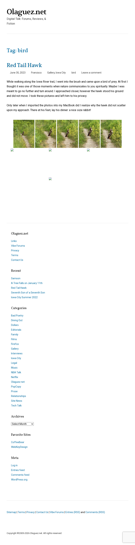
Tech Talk (16, 405)
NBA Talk (16, 372)
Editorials (16, 329)
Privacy (15, 250)
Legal (14, 363)
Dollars (15, 325)
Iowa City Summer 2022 (24, 297)
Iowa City (61, 72)
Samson (15, 278)
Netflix (14, 377)
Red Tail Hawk (24, 65)
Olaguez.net (26, 11)
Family (14, 334)
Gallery (51, 72)
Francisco (36, 72)
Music (14, 367)
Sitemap (11, 512)
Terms (14, 255)
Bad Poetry (17, 315)
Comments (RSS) (95, 512)
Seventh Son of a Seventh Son (28, 292)
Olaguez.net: (18, 381)
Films (14, 339)
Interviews (16, 353)
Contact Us (17, 260)
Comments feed (20, 474)
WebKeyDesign (19, 447)
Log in (14, 465)
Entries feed (18, 470)
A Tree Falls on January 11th (27, 283)
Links (14, 241)
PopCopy (16, 386)
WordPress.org (19, 479)
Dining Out (16, 320)
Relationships (18, 396)
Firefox (15, 344)
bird (74, 72)
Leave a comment (91, 72)
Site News (16, 400)
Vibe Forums (18, 245)
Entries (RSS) (72, 512)
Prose (14, 391)
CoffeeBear (17, 442)
